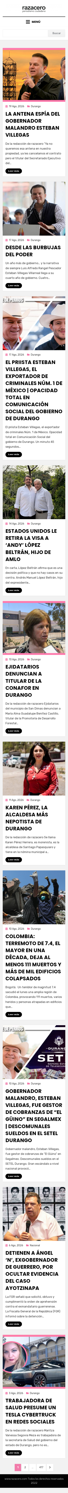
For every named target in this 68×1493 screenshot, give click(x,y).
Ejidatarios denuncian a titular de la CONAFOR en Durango (23, 681)
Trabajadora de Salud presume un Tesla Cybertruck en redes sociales (30, 1411)
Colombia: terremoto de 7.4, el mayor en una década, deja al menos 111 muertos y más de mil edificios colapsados (33, 957)
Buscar (57, 33)
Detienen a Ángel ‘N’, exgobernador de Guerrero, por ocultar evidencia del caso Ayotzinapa (32, 1270)
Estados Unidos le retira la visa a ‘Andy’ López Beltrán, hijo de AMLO (31, 545)
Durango (36, 106)
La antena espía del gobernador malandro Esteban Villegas (32, 124)
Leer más (13, 171)
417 (42, 1467)
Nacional (35, 1245)
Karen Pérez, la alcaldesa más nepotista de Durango (26, 818)
